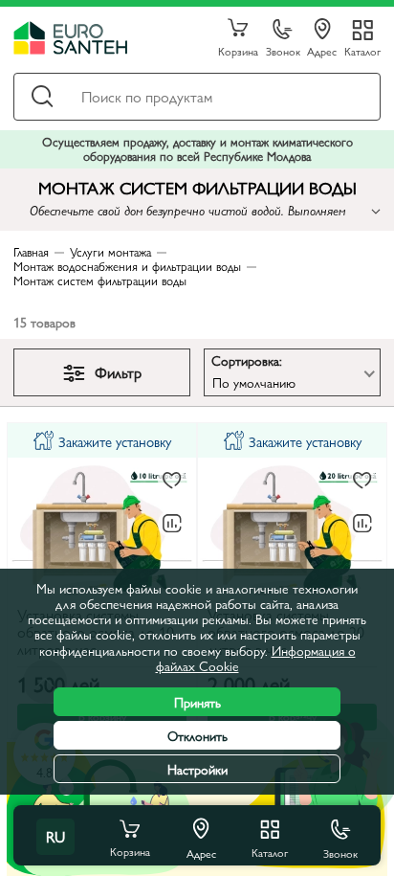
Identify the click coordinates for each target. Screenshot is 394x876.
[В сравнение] (172, 523)
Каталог (362, 50)
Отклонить (197, 735)
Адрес (322, 50)
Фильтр (118, 372)
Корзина (238, 50)
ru (55, 836)
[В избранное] (172, 480)
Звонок (283, 50)
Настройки (197, 768)
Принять (197, 701)
